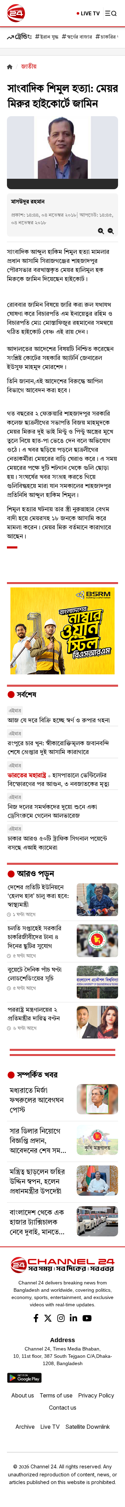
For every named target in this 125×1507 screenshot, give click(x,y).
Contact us (62, 1407)
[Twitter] (48, 1319)
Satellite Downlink (87, 1426)
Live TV (50, 1426)
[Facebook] (36, 1319)
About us (22, 1395)
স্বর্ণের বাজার (79, 37)
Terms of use (56, 1395)
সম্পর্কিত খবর (36, 1075)
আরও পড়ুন (34, 874)
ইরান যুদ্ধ (49, 37)
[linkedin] (73, 1319)
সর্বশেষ (25, 695)
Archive (25, 1426)
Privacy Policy (96, 1395)
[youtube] (87, 1319)
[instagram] (61, 1319)
